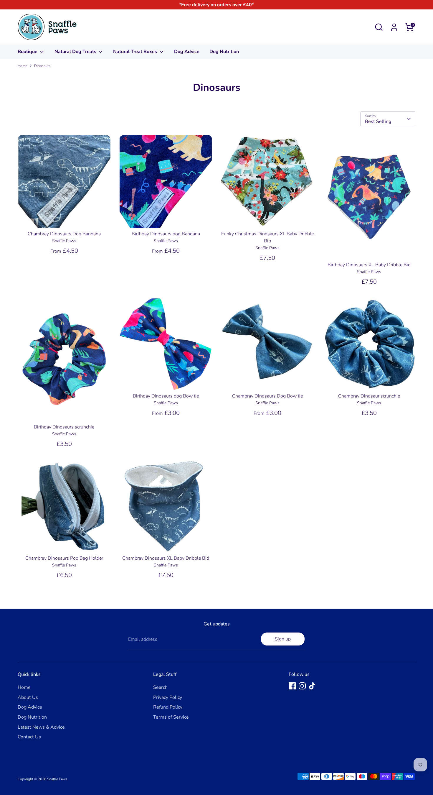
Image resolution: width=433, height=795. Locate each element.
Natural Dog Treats (75, 51)
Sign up (283, 639)
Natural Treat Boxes (135, 51)
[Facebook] (292, 685)
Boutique (28, 51)
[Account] (394, 27)
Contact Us (29, 737)
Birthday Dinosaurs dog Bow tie (166, 396)
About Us (28, 697)
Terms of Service (171, 717)
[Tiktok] (312, 685)
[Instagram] (302, 685)
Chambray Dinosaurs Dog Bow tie (267, 396)
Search (160, 687)
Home (22, 65)
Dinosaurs (42, 65)
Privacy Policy (167, 697)
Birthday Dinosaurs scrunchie (64, 427)
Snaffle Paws (57, 779)
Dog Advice (186, 51)
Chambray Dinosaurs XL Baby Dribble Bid (165, 558)
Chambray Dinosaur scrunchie (369, 396)
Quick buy (64, 218)
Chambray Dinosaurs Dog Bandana (64, 234)
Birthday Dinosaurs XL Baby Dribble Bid (369, 265)
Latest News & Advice (41, 727)
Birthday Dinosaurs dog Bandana (166, 234)
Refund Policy (167, 707)
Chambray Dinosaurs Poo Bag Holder (64, 558)
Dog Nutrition (224, 51)
